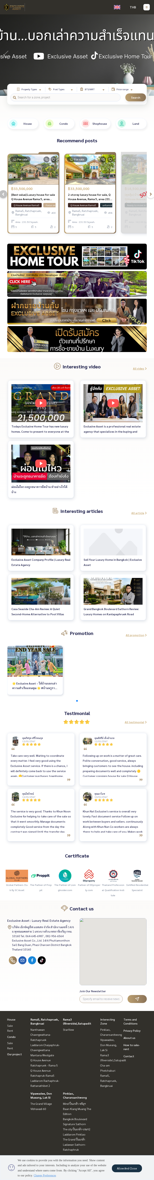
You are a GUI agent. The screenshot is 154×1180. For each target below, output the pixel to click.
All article (137, 513)
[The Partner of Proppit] (41, 875)
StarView (68, 1029)
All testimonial (134, 722)
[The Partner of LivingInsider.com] (65, 875)
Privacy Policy (132, 1030)
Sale (10, 1025)
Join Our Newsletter (92, 991)
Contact (129, 1056)
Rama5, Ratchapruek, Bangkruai (108, 1080)
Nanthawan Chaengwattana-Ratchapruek (40, 1035)
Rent (10, 1030)
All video (138, 368)
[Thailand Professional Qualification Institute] (113, 875)
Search (135, 97)
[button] (148, 55)
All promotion (135, 635)
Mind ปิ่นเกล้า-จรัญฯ (74, 1103)
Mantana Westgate (42, 1055)
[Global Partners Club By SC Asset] (17, 875)
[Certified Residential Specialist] (137, 875)
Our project (14, 1054)
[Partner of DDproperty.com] (89, 875)
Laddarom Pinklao (74, 1134)
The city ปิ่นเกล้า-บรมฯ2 (76, 1129)
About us (129, 1038)
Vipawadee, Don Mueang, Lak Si (108, 1045)
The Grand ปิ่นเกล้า (74, 1139)
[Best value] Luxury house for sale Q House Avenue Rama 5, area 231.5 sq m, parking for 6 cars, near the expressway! (33, 197)
